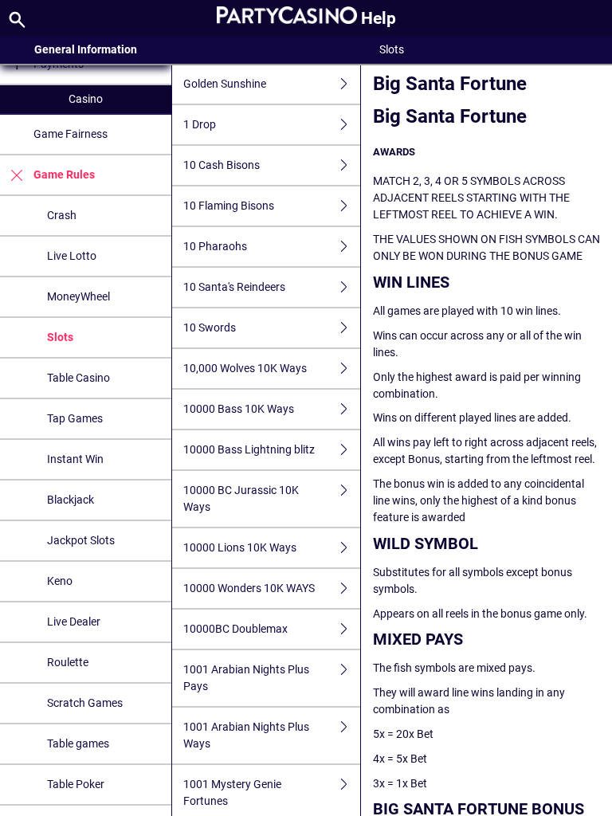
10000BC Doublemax (235, 628)
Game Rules (64, 174)
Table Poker (75, 784)
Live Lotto (71, 255)
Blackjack (70, 499)
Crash (61, 215)
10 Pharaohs (215, 246)
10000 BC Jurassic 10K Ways (241, 498)
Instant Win (75, 459)
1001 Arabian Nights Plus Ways (246, 735)
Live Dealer (73, 621)
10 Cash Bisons (221, 165)
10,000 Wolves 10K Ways (245, 368)
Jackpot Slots (81, 540)
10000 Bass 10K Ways (238, 408)
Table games (78, 743)
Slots (60, 337)
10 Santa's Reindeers (234, 286)
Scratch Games (85, 702)
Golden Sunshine (224, 83)
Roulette (67, 662)
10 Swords (209, 327)
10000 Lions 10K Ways (239, 547)
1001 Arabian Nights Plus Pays (246, 677)
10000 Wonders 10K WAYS (249, 588)
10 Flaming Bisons (228, 205)
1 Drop (199, 124)
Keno (60, 581)
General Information (85, 49)
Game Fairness (70, 134)
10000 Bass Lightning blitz (249, 449)
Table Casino (78, 377)
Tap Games (75, 418)
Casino (86, 98)
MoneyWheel (78, 296)
